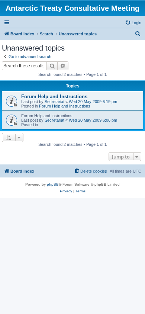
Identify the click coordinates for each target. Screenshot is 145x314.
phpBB (53, 184)
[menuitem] (133, 22)
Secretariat (54, 101)
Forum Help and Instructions (54, 96)
